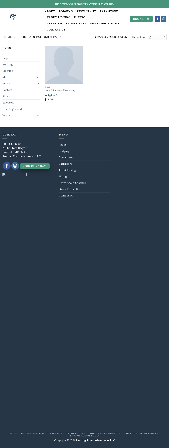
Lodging (66, 11)
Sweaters (8, 102)
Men (5, 77)
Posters (7, 89)
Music (6, 83)
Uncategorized (12, 109)
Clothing (7, 70)
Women (7, 115)
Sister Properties (104, 23)
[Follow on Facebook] (157, 19)
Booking (7, 64)
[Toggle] (38, 71)
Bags (5, 58)
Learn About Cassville (65, 23)
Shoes (6, 96)
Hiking (79, 17)
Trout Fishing (58, 17)
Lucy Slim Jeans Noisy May (60, 90)
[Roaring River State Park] (21, 19)
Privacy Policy (149, 433)
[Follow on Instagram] (163, 19)
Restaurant (86, 11)
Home (7, 37)
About (50, 11)
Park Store (109, 11)
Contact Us (56, 29)
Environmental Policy (85, 435)
